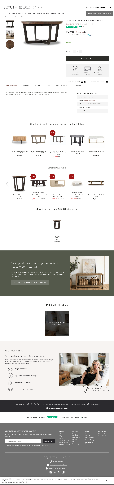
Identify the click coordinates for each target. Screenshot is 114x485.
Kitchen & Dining (11, 13)
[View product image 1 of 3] (9, 24)
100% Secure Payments (87, 73)
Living (4, 13)
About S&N (62, 434)
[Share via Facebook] (85, 81)
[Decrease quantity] (74, 51)
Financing (75, 444)
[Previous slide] (7, 140)
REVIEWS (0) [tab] (77, 86)
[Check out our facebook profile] (59, 472)
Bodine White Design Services (64, 443)
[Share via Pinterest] (82, 81)
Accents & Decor (41, 13)
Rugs (47, 13)
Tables (15, 16)
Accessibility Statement (89, 443)
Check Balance (103, 434)
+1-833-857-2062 (95, 404)
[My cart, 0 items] (110, 7)
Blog (60, 436)
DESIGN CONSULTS (102, 13)
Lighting (34, 13)
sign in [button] (88, 7)
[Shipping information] (85, 32)
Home (6, 16)
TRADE (94, 13)
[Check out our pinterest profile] (55, 472)
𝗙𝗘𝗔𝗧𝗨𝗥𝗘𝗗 (53, 13)
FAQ (73, 441)
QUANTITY (69, 51)
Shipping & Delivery (76, 434)
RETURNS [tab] (37, 86)
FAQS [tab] (48, 86)
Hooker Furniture (72, 24)
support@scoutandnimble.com (58, 408)
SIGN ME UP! (48, 441)
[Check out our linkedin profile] (63, 472)
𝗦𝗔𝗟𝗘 (63, 13)
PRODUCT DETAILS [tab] (11, 86)
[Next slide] (107, 140)
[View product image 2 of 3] (9, 34)
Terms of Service (88, 434)
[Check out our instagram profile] (51, 472)
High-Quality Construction (75, 73)
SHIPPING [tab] (26, 86)
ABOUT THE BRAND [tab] (62, 86)
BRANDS (90, 13)
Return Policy (89, 440)
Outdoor (24, 13)
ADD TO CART (87, 58)
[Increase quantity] (80, 51)
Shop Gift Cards (103, 436)
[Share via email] (107, 81)
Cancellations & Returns (77, 438)
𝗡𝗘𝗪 (59, 13)
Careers (61, 438)
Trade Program (64, 440)
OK (107, 480)
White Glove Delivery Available (99, 73)
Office (29, 13)
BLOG (109, 13)
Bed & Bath (18, 13)
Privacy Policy (89, 438)
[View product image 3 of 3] (9, 44)
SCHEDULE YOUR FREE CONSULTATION (30, 282)
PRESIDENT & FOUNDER (101, 391)
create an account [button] (99, 7)
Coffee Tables (21, 16)
